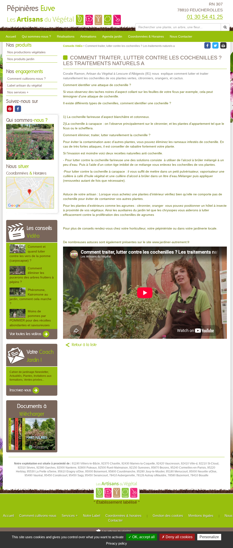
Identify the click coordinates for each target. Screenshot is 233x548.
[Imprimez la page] (223, 45)
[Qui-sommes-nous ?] (30, 141)
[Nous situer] (30, 192)
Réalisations (65, 36)
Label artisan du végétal (24, 85)
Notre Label (91, 515)
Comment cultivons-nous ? (26, 78)
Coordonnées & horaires (123, 515)
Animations (88, 36)
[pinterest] (10, 108)
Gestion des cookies (168, 515)
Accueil (11, 36)
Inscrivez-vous (21, 390)
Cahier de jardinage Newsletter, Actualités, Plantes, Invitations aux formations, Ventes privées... (30, 375)
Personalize (209, 537)
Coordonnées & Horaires (146, 36)
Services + (70, 515)
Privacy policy (116, 543)
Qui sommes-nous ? (36, 36)
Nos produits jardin (20, 59)
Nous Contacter (181, 36)
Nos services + (17, 92)
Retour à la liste (84, 345)
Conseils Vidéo (73, 46)
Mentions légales (200, 515)
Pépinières (31, 9)
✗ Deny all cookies (177, 537)
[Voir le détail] (17, 248)
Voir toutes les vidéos (26, 334)
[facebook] (17, 108)
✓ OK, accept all (141, 537)
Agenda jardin (112, 36)
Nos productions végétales (26, 52)
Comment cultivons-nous (37, 515)
